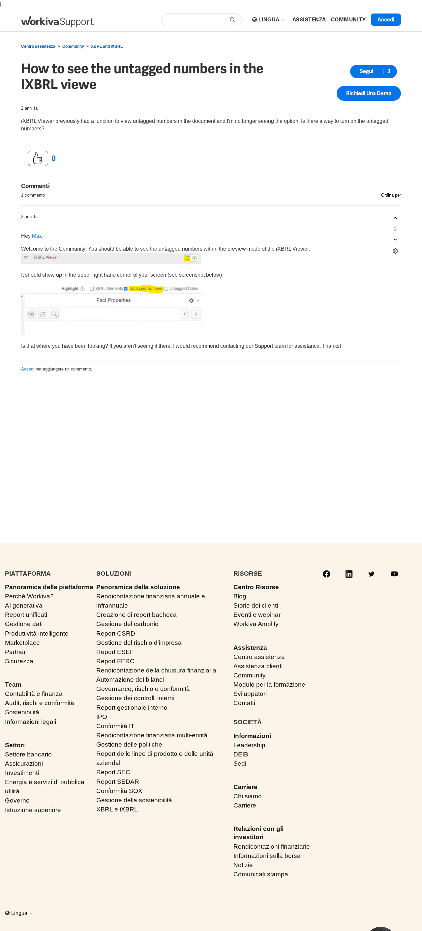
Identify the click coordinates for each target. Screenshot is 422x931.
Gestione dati (24, 623)
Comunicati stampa (260, 874)
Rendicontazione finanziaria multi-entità (151, 735)
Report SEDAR (117, 781)
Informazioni (252, 735)
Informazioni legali (30, 721)
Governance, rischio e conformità (143, 688)
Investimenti (22, 772)
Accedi (27, 369)
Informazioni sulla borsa (267, 855)
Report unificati (26, 614)
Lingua (269, 19)
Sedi (239, 763)
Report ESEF (115, 651)
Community (73, 46)
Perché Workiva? (29, 596)
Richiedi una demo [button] (368, 93)
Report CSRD (115, 633)
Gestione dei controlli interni (135, 698)
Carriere (245, 786)
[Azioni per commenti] (395, 251)
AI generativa (24, 605)
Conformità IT (115, 726)
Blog (239, 596)
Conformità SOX (119, 790)
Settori (15, 745)
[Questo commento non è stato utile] (395, 239)
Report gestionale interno (131, 707)
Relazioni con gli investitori (258, 832)
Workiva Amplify (256, 623)
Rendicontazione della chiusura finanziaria (156, 670)
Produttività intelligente (37, 633)
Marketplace (22, 642)
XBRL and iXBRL (107, 46)
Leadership (249, 745)
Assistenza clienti (258, 666)
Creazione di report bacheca (136, 614)
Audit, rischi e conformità (39, 702)
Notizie (243, 865)
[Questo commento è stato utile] (395, 218)
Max (37, 236)
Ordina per (391, 195)
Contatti (244, 702)
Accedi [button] (385, 19)
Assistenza (250, 647)
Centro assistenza (38, 46)
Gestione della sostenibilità (134, 800)
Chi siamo (247, 796)
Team (13, 684)
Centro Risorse (256, 587)
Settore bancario (28, 754)
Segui (366, 71)
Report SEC (113, 772)
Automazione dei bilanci (130, 679)
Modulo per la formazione (269, 684)
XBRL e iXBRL (117, 809)
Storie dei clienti (255, 605)
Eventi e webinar (257, 614)
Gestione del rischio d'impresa (139, 642)
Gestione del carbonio (127, 623)
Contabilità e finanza (34, 693)
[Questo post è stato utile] (38, 158)
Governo (17, 800)
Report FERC (115, 661)
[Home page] (57, 21)
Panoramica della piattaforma (49, 587)
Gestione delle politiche (129, 744)
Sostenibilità (22, 712)
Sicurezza (19, 661)
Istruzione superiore (33, 810)
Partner (15, 651)
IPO (101, 716)
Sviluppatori (250, 693)
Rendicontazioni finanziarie (271, 846)
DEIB (240, 754)
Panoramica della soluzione (138, 587)
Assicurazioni (24, 763)
